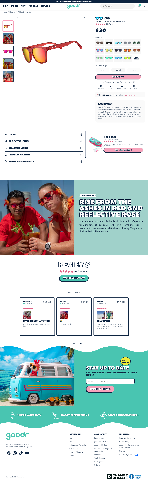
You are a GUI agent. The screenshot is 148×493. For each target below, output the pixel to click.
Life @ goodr (99, 461)
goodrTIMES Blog (100, 445)
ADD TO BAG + (118, 77)
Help (71, 441)
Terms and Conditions (127, 438)
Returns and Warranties (77, 445)
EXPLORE (45, 6)
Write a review (74, 278)
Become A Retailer (76, 452)
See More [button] (136, 58)
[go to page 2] (81, 344)
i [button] (105, 65)
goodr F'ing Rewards (101, 441)
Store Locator (99, 438)
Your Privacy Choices (127, 454)
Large (134, 70)
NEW (23, 6)
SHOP (5, 6)
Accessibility (74, 455)
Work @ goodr (99, 458)
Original (118, 70)
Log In (71, 438)
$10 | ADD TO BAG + (123, 150)
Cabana (97, 465)
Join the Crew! (100, 389)
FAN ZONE (33, 6)
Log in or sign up (130, 95)
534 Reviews (118, 141)
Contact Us (73, 448)
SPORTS (14, 6)
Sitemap (122, 451)
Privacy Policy (124, 441)
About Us (97, 454)
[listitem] (8, 26)
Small (102, 70)
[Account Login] (139, 6)
